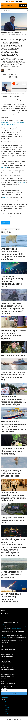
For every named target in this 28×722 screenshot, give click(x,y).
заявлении (5, 197)
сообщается (21, 182)
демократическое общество (10, 229)
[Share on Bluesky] (17, 77)
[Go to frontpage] (14, 1)
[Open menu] (1, 10)
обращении (4, 167)
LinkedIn (6, 711)
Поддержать (4, 637)
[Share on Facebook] (10, 77)
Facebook (7, 705)
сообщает (9, 101)
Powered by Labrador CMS (14, 719)
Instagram (7, 707)
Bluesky (6, 701)
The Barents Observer (4, 93)
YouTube (6, 713)
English (5, 10)
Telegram (7, 709)
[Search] (27, 10)
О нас (3, 624)
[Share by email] (15, 77)
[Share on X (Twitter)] (13, 77)
